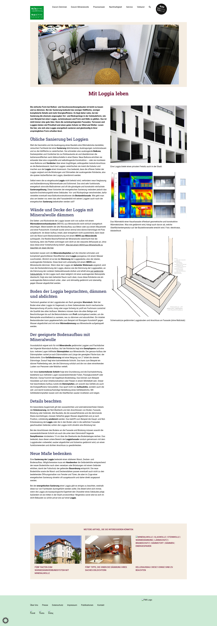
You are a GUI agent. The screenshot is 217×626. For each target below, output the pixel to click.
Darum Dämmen (59, 7)
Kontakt (100, 605)
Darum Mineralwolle (80, 7)
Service (129, 7)
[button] (5, 620)
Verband (140, 7)
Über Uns (34, 605)
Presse (45, 605)
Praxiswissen (99, 7)
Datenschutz (57, 605)
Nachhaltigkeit (115, 7)
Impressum (72, 605)
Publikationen (87, 605)
